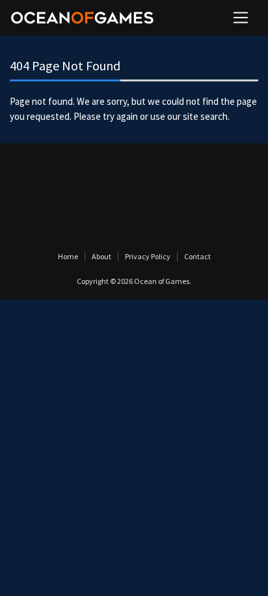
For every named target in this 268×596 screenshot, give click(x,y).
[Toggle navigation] (241, 17)
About (101, 256)
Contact (197, 256)
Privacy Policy (147, 256)
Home (68, 256)
